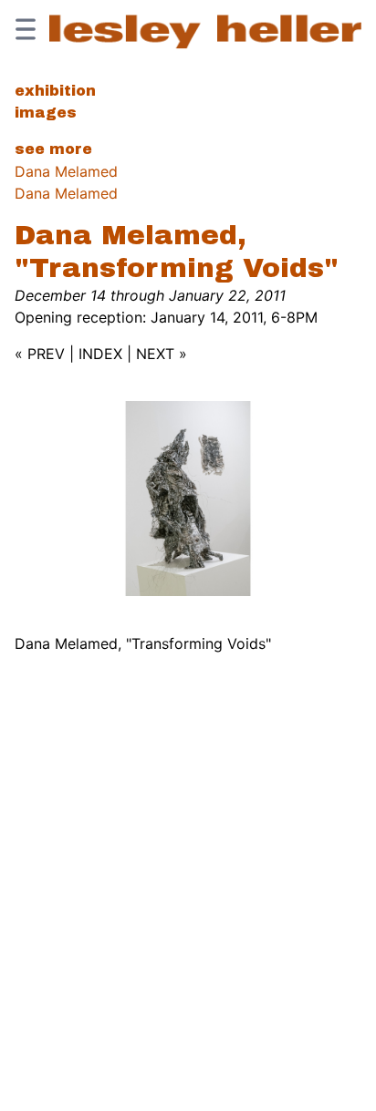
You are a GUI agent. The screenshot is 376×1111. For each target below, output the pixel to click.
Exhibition (55, 90)
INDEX (100, 354)
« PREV (40, 354)
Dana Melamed (66, 171)
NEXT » (161, 354)
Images (46, 112)
